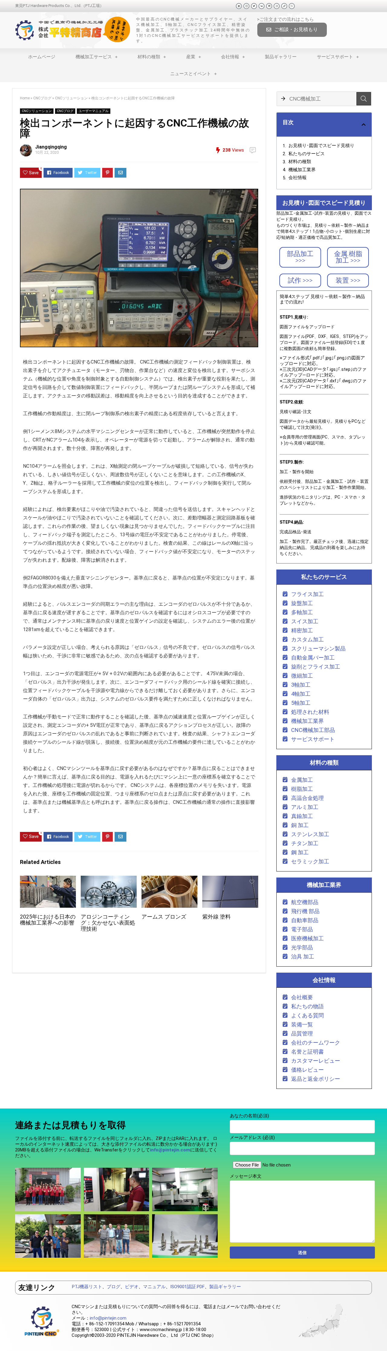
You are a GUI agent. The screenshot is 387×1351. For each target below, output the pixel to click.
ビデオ (131, 1286)
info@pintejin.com (108, 1318)
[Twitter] (254, 6)
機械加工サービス (94, 56)
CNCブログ (42, 98)
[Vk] (262, 6)
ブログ (113, 1286)
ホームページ (41, 56)
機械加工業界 (302, 169)
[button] (292, 29)
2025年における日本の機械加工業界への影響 (48, 920)
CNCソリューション (71, 98)
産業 (190, 56)
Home (25, 98)
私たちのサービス (306, 153)
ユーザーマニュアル (94, 111)
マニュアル (154, 1286)
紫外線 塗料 (216, 917)
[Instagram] (277, 6)
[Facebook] (239, 6)
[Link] (284, 6)
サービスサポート (335, 56)
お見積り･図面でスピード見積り (321, 145)
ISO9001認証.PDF (187, 1286)
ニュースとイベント (190, 73)
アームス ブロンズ (163, 917)
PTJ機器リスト (87, 1286)
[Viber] (292, 6)
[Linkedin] (269, 6)
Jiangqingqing (51, 147)
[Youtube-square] (246, 6)
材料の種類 (149, 56)
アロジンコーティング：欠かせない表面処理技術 (108, 923)
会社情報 (230, 56)
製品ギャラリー (281, 56)
